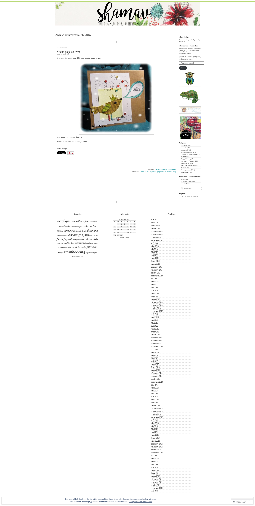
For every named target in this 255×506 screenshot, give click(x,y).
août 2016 (154, 314)
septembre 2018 (157, 240)
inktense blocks (91, 239)
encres (95, 234)
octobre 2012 (155, 450)
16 (121, 229)
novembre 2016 (156, 305)
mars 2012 (155, 470)
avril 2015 (154, 361)
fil (65, 239)
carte (142, 171)
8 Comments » (171, 169)
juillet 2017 (154, 282)
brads (70, 226)
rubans (60, 252)
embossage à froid (78, 235)
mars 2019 (155, 223)
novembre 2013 (156, 411)
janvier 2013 (155, 441)
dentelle (84, 231)
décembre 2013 (156, 408)
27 (134, 232)
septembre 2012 (157, 453)
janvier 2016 (155, 335)
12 (131, 227)
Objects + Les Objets (188, 165)
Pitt (88, 246)
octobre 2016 (155, 308)
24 (124, 232)
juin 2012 (154, 461)
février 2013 (155, 438)
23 (121, 232)
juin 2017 (154, 285)
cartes (92, 226)
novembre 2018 (156, 234)
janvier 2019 (155, 228)
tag (82, 256)
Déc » (127, 237)
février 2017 (155, 296)
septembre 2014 (157, 382)
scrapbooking (171, 171)
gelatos (78, 240)
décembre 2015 (156, 338)
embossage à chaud (62, 235)
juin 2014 (154, 391)
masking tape (69, 242)
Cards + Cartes (186, 152)
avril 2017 (154, 290)
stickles (73, 256)
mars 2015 (155, 364)
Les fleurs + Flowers (187, 161)
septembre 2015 (157, 346)
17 (124, 229)
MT (58, 247)
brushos (75, 226)
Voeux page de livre (68, 51)
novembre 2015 (156, 341)
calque (79, 226)
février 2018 (155, 261)
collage (60, 230)
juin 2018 (154, 249)
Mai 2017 (154, 287)
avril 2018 (154, 255)
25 (128, 232)
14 (115, 229)
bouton (94, 221)
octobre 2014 (155, 379)
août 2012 (154, 456)
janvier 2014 (155, 405)
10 (124, 227)
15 (118, 229)
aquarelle (184, 148)
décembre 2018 (156, 231)
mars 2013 (155, 435)
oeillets (69, 247)
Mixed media (185, 163)
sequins (88, 252)
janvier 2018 (155, 264)
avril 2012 (154, 467)
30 (121, 235)
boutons (61, 226)
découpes (92, 230)
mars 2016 (155, 329)
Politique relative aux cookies (140, 502)
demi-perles (69, 230)
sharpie (94, 252)
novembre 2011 (156, 482)
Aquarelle (184, 145)
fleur (68, 239)
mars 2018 (155, 258)
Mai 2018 (154, 252)
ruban (94, 247)
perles (83, 246)
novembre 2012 (156, 447)
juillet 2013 (154, 423)
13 (134, 227)
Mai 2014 (154, 394)
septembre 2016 (157, 311)
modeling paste (92, 242)
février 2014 (155, 402)
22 (118, 232)
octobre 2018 (155, 237)
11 (128, 227)
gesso (82, 239)
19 (131, 229)
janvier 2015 (155, 370)
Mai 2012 (154, 464)
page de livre (161, 171)
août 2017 (154, 279)
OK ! (182, 68)
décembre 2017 (156, 267)
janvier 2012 (155, 476)
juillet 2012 (154, 458)
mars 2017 (155, 293)
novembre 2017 (156, 270)
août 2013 (154, 420)
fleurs (73, 239)
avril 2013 (154, 432)
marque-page (60, 243)
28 (115, 235)
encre (90, 235)
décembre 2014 (156, 373)
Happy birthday (186, 159)
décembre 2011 (156, 479)
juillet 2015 (154, 352)
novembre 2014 (156, 376)
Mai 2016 (154, 323)
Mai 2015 (154, 358)
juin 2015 (154, 355)
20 (134, 229)
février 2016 (155, 332)
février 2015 (155, 367)
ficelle (60, 239)
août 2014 (154, 385)
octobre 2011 (155, 485)
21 (115, 232)
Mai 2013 (154, 429)
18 (128, 229)
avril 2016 (154, 326)
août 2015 (154, 349)
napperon (63, 247)
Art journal (184, 150)
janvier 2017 (155, 299)
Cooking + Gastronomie (189, 154)
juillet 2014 (154, 388)
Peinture (183, 168)
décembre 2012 (156, 444)
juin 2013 (154, 426)
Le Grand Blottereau (188, 181)
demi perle (78, 231)
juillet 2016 (154, 317)
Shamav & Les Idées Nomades (128, 22)
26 (131, 232)
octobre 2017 (155, 273)
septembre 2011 (157, 488)
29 (118, 235)
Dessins (183, 156)
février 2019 (155, 226)
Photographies (186, 170)
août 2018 (154, 243)
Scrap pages (185, 172)
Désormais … (185, 179)
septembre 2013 (157, 417)
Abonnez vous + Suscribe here (188, 46)
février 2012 (155, 473)
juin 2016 (154, 320)
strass (78, 256)
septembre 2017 (157, 276)
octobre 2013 (155, 414)
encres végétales (150, 171)
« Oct (122, 237)
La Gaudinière (185, 184)
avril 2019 (154, 220)
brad (66, 226)
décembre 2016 (156, 302)
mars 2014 (155, 400)
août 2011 (154, 491)
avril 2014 (154, 397)
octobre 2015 (155, 343)
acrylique (63, 220)
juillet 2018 (154, 246)
